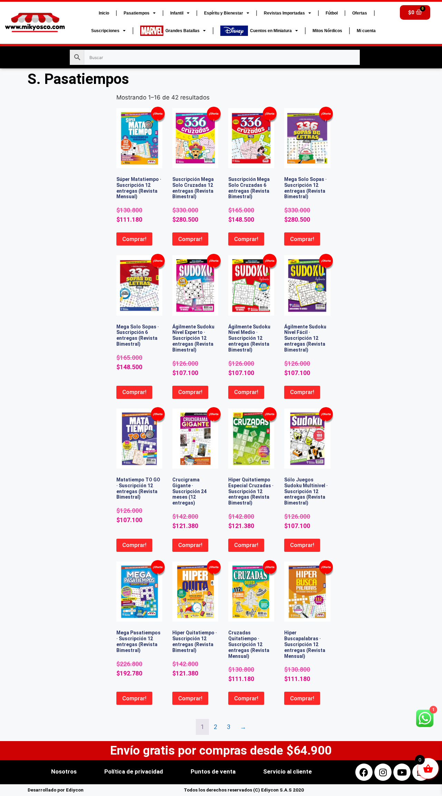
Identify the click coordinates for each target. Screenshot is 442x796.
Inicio (104, 13)
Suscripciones (105, 30)
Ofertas (359, 13)
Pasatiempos (137, 13)
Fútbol (332, 13)
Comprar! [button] (134, 239)
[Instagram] (383, 772)
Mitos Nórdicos (327, 30)
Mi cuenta (366, 30)
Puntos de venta (213, 771)
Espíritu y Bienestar (223, 13)
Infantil (176, 13)
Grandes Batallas (181, 30)
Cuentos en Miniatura (270, 30)
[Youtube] (402, 772)
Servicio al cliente (287, 771)
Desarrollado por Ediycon (56, 790)
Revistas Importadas (284, 13)
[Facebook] (364, 772)
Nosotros (64, 771)
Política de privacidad (133, 771)
